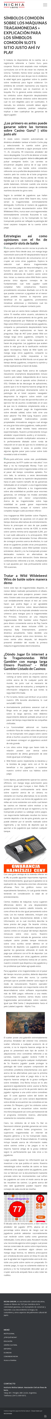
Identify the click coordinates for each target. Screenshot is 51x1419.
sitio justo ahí (41, 158)
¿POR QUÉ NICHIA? (10, 1337)
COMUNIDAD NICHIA (11, 1356)
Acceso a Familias (10, 1360)
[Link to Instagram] (45, 1416)
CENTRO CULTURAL (10, 1345)
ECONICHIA (8, 1353)
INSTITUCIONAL (9, 1334)
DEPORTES (7, 1349)
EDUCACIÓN (8, 1341)
